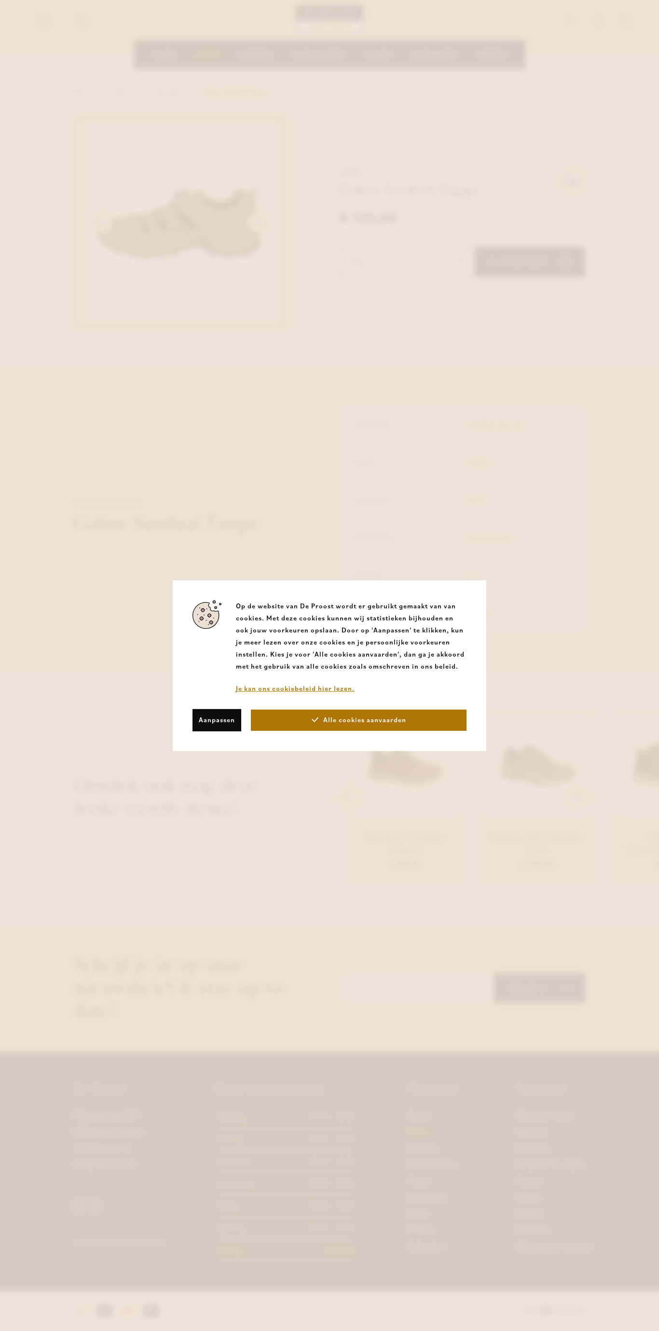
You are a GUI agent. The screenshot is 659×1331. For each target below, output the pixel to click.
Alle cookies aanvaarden (364, 719)
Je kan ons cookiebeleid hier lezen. (295, 688)
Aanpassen (217, 719)
